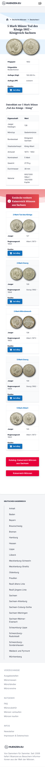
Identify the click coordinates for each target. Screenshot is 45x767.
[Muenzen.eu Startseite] (13, 3)
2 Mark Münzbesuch (22, 311)
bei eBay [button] (16, 90)
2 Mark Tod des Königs (22, 215)
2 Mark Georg (22, 263)
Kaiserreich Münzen (22, 473)
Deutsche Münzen (19, 20)
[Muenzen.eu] (7, 19)
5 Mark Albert (22, 408)
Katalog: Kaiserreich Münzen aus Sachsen (22, 462)
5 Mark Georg (22, 359)
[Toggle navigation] (40, 3)
